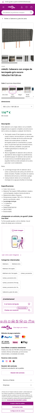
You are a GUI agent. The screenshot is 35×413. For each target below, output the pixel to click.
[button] (16, 2)
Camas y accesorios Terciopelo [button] (11, 282)
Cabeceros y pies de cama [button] (10, 292)
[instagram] (6, 361)
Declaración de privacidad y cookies (17, 400)
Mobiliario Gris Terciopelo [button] (10, 273)
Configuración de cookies (17, 411)
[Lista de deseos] (26, 7)
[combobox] (17, 12)
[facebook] (3, 361)
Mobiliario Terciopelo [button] (9, 268)
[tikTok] (14, 361)
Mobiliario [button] (5, 264)
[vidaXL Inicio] (11, 7)
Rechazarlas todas (17, 407)
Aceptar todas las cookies (17, 403)
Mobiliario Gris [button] (16, 264)
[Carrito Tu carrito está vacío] (31, 7)
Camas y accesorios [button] (26, 273)
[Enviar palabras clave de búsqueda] (31, 12)
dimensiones (5, 102)
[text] (5, 113)
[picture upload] (17, 242)
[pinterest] (10, 361)
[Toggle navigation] (3, 7)
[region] (17, 401)
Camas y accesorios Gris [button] (9, 278)
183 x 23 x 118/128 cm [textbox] (11, 107)
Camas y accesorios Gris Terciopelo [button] (11, 287)
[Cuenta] (22, 7)
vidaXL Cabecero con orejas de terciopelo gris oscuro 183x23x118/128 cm (16, 72)
